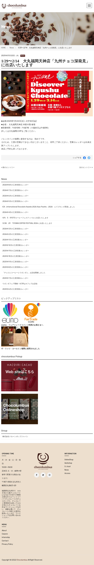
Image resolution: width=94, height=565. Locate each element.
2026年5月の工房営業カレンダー (15, 201)
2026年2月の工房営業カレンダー (15, 234)
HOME (3, 48)
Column (5, 534)
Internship (6, 537)
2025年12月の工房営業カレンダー (15, 245)
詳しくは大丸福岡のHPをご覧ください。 (19, 131)
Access (67, 473)
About (4, 531)
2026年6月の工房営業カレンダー (15, 196)
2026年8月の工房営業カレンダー (15, 185)
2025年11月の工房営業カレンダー (15, 251)
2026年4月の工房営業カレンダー (15, 212)
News (12, 48)
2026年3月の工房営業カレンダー (15, 229)
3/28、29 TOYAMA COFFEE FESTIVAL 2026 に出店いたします (27, 223)
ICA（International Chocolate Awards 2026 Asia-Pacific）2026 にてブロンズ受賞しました (38, 207)
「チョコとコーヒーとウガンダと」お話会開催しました (23, 273)
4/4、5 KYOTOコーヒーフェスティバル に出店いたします (25, 218)
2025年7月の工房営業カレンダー (15, 278)
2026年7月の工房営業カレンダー (15, 190)
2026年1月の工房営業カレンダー (15, 240)
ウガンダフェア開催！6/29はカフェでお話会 (19, 284)
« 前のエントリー (8, 167)
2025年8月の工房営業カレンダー (15, 267)
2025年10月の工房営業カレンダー (15, 256)
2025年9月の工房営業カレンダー (15, 262)
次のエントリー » (86, 167)
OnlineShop (69, 460)
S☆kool (67, 466)
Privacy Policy (7, 544)
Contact (5, 541)
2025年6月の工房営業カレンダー (15, 289)
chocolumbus (22, 560)
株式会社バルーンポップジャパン (15, 436)
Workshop (68, 463)
